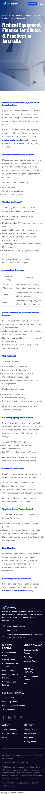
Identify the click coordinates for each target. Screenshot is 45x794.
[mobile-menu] (41, 3)
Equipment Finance (13, 693)
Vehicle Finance (33, 645)
